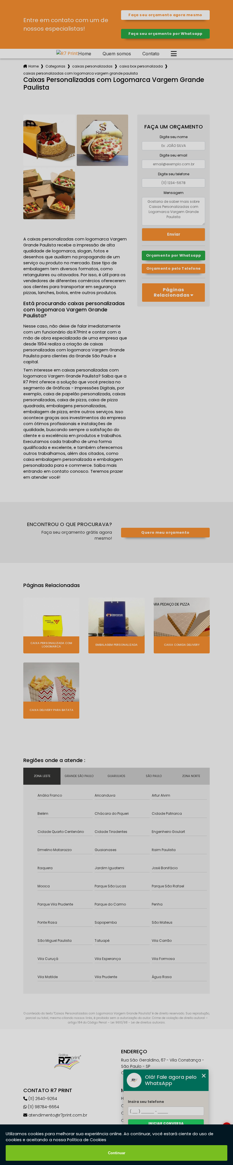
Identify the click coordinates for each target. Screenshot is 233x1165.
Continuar (116, 1153)
